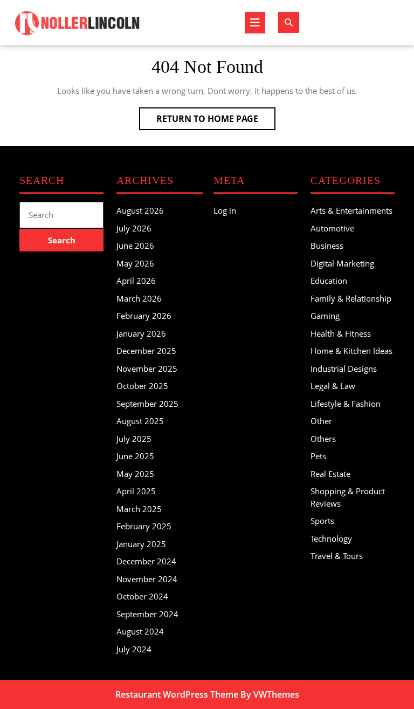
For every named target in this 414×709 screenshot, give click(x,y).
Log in (224, 210)
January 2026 (141, 333)
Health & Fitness (340, 333)
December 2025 (146, 350)
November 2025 (146, 368)
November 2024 (146, 579)
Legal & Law (332, 385)
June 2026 (135, 245)
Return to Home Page (215, 121)
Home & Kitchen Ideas (351, 350)
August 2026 (140, 210)
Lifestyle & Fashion (345, 403)
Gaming (325, 315)
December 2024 (146, 561)
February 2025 (143, 526)
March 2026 (139, 298)
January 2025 (141, 543)
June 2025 (135, 456)
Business (326, 245)
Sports (322, 520)
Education (328, 280)
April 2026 (136, 280)
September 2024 (147, 614)
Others (323, 438)
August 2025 (140, 420)
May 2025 (135, 473)
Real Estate (330, 473)
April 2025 (136, 491)
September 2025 (147, 403)
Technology (331, 538)
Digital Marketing (342, 263)
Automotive (332, 228)
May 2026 (135, 263)
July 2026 (133, 228)
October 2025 (142, 385)
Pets (318, 456)
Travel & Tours (336, 555)
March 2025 (139, 508)
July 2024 (133, 649)
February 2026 (143, 315)
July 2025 (133, 438)
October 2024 (142, 596)
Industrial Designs (343, 368)
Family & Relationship (350, 298)
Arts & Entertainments (351, 210)
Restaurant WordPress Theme (176, 694)
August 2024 (140, 631)
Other (321, 420)
